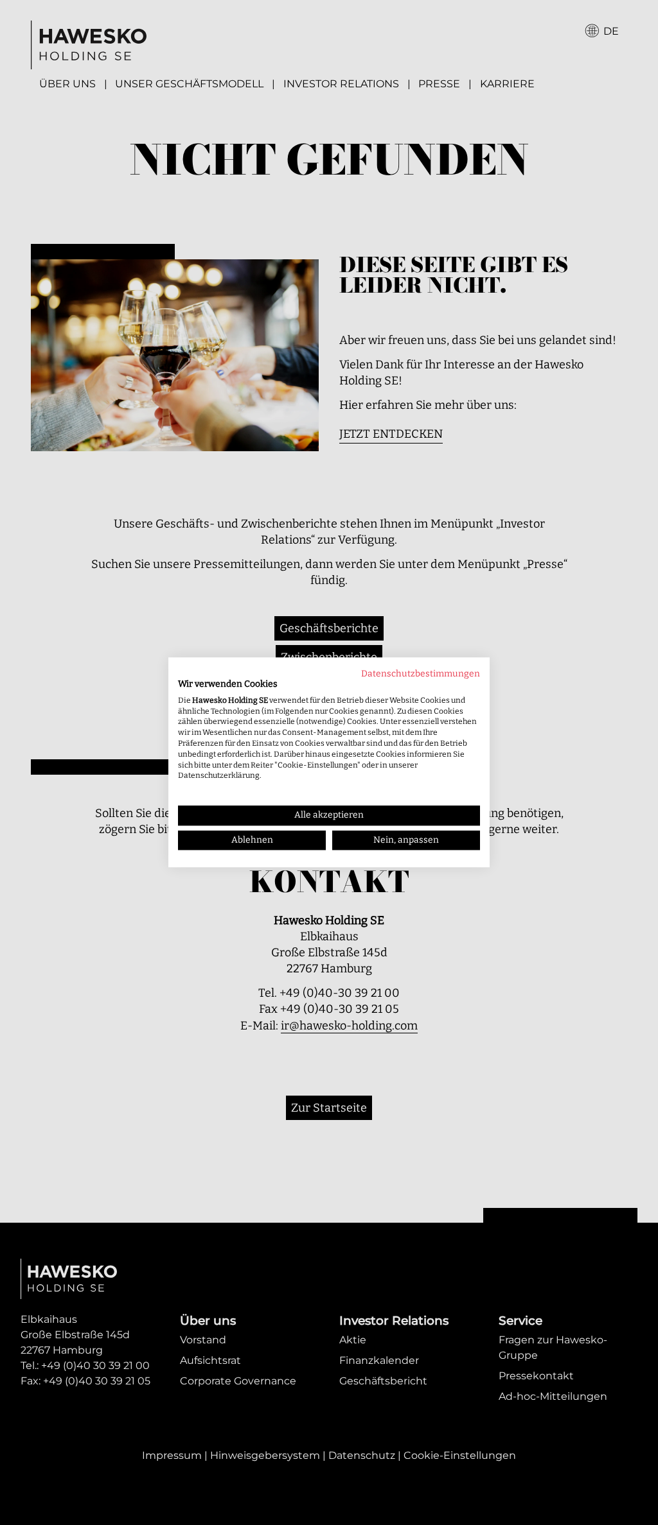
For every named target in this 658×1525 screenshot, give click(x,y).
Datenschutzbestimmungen (420, 673)
